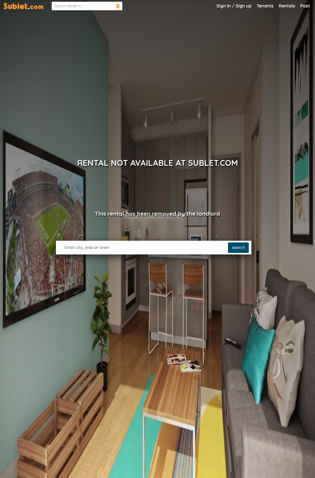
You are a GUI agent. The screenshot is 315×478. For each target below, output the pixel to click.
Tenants (265, 6)
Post (305, 6)
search (238, 247)
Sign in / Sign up (234, 6)
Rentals (287, 6)
